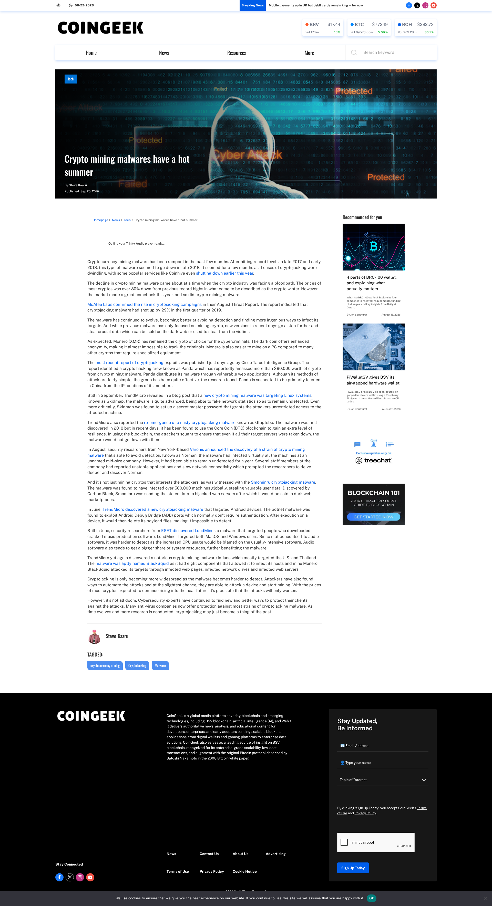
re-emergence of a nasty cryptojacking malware (189, 422)
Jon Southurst (358, 314)
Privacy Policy (212, 871)
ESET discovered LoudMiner (188, 530)
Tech (71, 78)
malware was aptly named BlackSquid (132, 563)
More (309, 52)
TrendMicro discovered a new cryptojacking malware (152, 509)
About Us (240, 854)
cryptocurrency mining (105, 665)
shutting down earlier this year (224, 273)
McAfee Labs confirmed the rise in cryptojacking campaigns (144, 304)
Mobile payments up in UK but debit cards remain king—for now (316, 5)
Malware (160, 665)
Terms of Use (178, 871)
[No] (485, 898)
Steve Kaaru (78, 185)
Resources (236, 52)
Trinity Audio (135, 243)
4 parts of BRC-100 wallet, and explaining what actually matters (372, 283)
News (164, 52)
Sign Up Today (353, 868)
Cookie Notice (245, 871)
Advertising (276, 854)
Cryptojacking (137, 665)
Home (91, 52)
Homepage (100, 220)
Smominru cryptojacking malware (283, 482)
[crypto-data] (322, 27)
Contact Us (209, 854)
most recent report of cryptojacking (129, 362)
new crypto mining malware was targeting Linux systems (257, 395)
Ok (371, 898)
